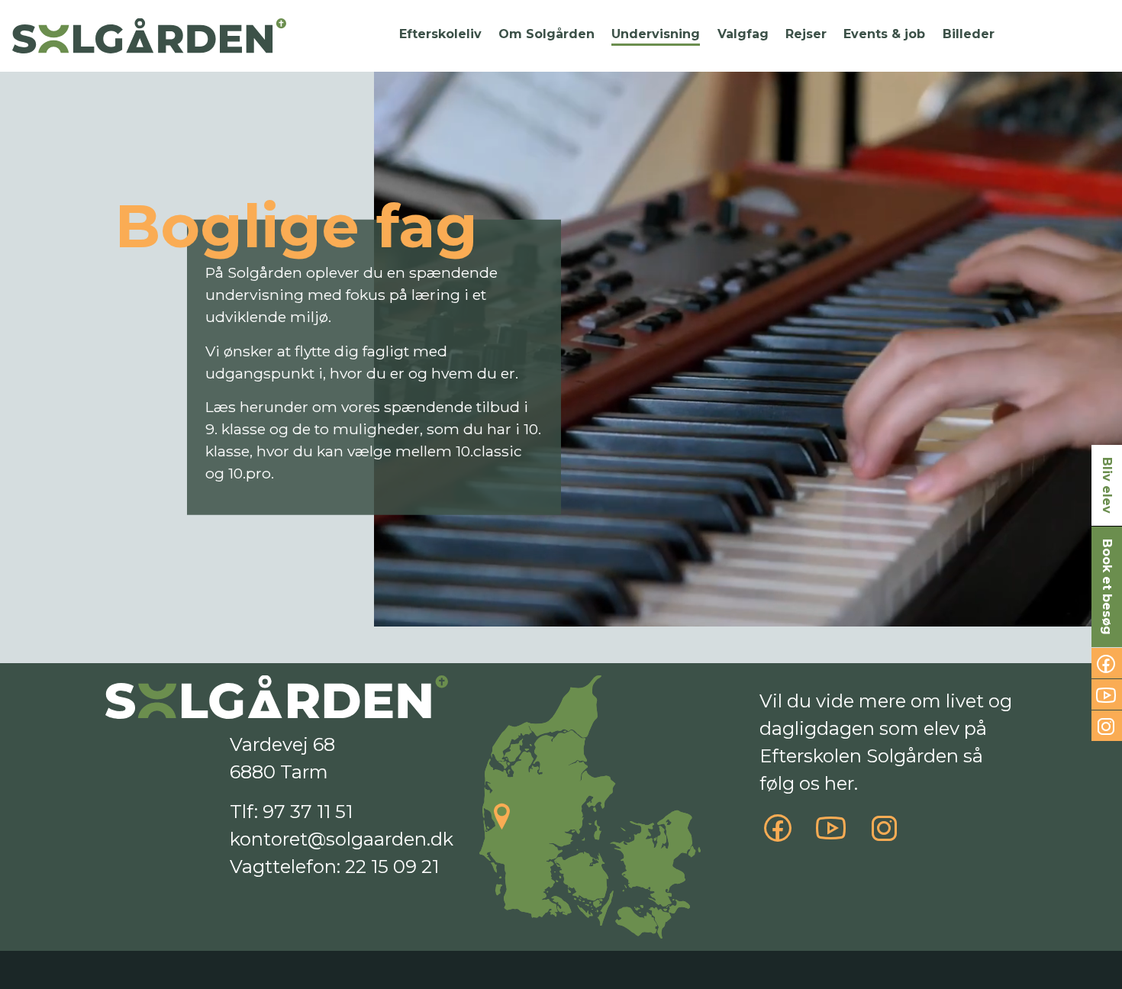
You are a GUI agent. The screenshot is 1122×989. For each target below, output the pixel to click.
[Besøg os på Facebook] (777, 835)
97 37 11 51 (308, 812)
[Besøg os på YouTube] (831, 835)
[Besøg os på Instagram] (884, 835)
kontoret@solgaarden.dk (341, 839)
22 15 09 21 (392, 866)
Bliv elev (1107, 485)
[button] (439, 34)
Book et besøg (1107, 587)
